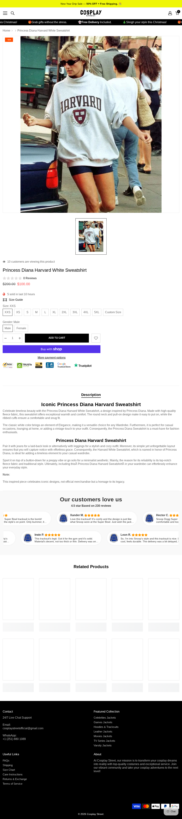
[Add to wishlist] (96, 338)
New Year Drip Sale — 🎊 (91, 3)
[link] (18, 624)
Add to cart (57, 337)
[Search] (12, 13)
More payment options (52, 357)
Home (6, 30)
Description (91, 395)
